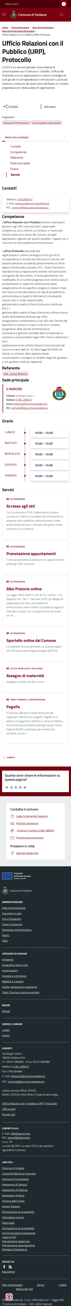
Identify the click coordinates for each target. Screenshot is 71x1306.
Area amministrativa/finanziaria (18, 31)
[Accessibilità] (9, 1297)
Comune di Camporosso (15, 1179)
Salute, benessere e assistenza (19, 987)
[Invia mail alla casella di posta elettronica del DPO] (20, 1133)
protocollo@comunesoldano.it (32, 203)
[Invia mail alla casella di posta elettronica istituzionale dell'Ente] (28, 1076)
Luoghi (6, 1030)
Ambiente (7, 959)
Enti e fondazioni (11, 919)
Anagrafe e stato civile (15, 965)
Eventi (5, 1035)
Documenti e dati (12, 913)
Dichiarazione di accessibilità (18, 1212)
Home (5, 27)
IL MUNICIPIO (14, 389)
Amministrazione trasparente (19, 1233)
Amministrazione (20, 27)
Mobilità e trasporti (13, 981)
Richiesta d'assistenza (14, 1249)
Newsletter (8, 1272)
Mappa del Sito (24, 1289)
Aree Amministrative (42, 27)
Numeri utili (8, 1114)
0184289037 (25, 199)
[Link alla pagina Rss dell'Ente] (10, 1267)
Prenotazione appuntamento (18, 1245)
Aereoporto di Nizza (13, 1195)
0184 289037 (24, 400)
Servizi (40, 1285)
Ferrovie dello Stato (13, 1201)
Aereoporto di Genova (14, 1184)
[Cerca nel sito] (60, 15)
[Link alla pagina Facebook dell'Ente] (4, 1267)
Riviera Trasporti (11, 1206)
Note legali (8, 1223)
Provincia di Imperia (13, 1168)
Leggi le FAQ (9, 1237)
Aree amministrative (13, 908)
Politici (5, 935)
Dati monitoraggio (12, 1285)
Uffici (5, 941)
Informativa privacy (13, 1217)
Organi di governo (12, 924)
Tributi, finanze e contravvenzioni (20, 992)
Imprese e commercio (14, 976)
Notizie (6, 1011)
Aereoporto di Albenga (15, 1190)
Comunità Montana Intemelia (19, 1173)
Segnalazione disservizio (16, 1241)
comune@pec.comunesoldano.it (30, 207)
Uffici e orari (9, 1109)
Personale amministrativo (16, 930)
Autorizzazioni (10, 970)
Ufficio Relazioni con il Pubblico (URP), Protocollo (29, 1103)
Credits (63, 1285)
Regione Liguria (11, 3)
